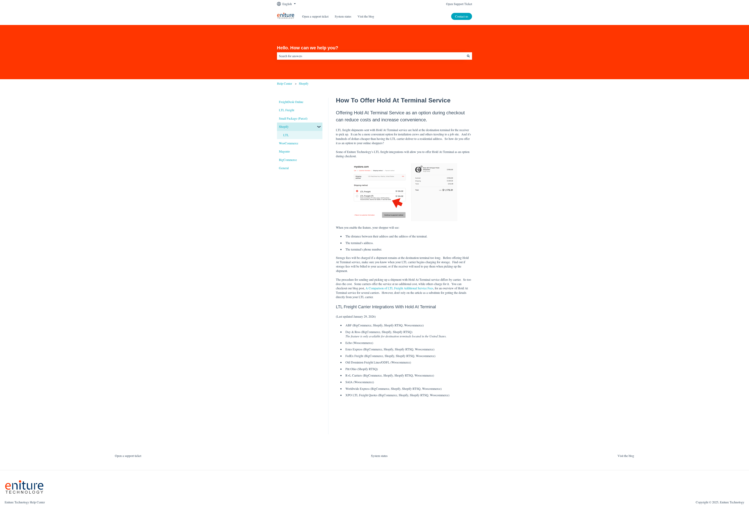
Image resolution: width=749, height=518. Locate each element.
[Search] (468, 56)
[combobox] (371, 56)
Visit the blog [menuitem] (626, 456)
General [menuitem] (284, 168)
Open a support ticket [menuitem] (128, 456)
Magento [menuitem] (284, 151)
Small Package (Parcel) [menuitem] (293, 118)
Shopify (304, 83)
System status (343, 16)
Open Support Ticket (459, 4)
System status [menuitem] (379, 456)
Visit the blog (366, 16)
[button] (319, 127)
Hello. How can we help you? (307, 47)
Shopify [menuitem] (284, 126)
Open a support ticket (315, 16)
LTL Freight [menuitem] (286, 110)
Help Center (284, 83)
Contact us (461, 16)
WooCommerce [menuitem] (288, 143)
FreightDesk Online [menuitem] (291, 102)
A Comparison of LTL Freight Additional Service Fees (399, 288)
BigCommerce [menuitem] (288, 160)
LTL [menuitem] (286, 135)
